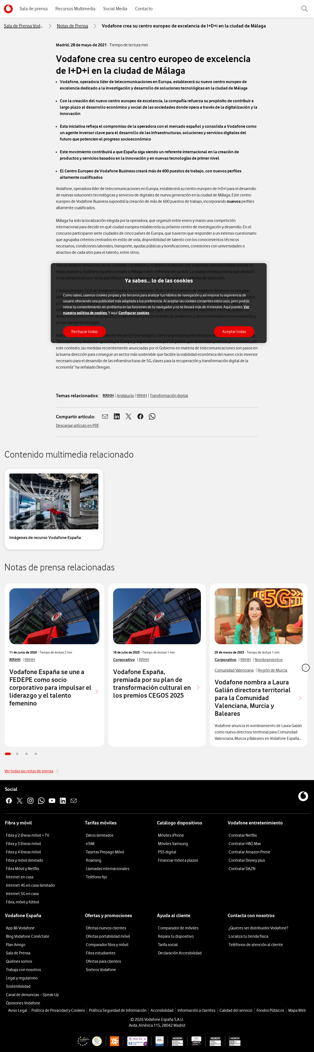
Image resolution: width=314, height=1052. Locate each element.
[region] (159, 303)
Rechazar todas (84, 331)
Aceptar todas (234, 331)
